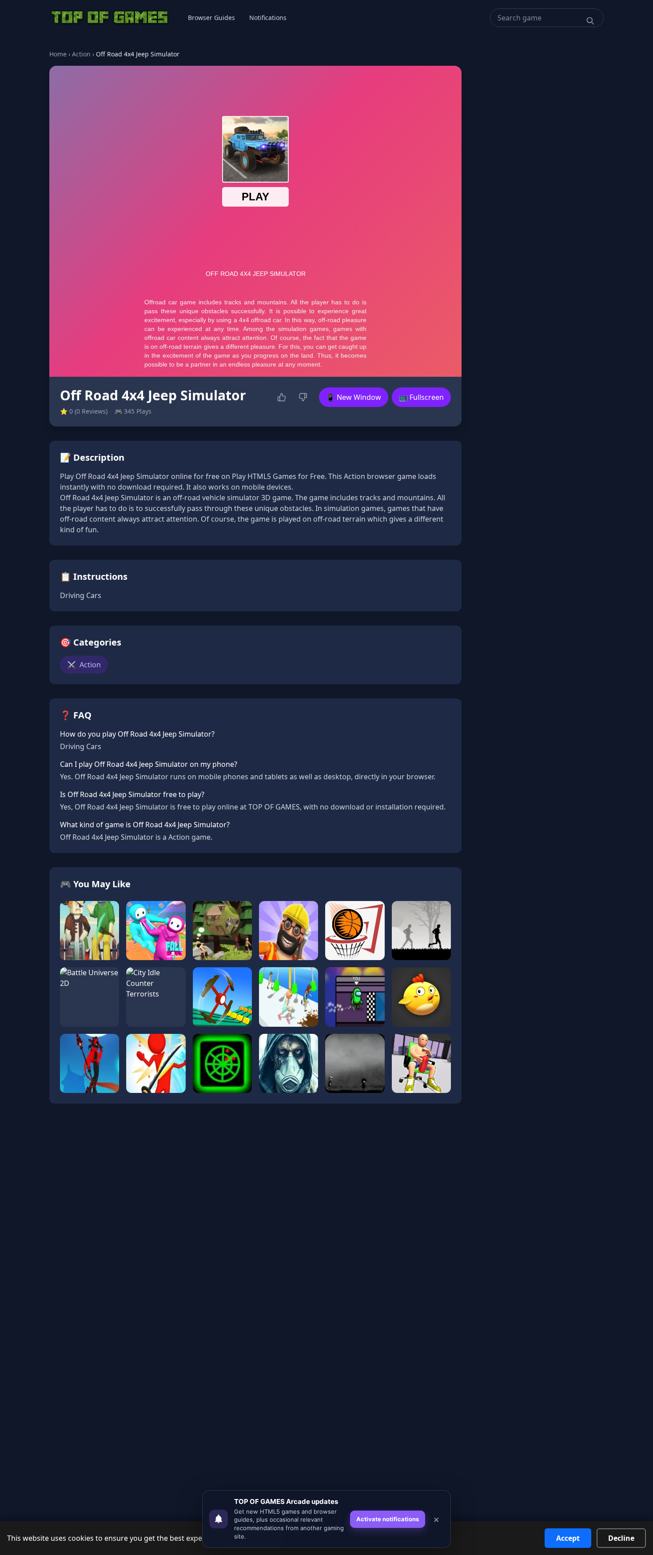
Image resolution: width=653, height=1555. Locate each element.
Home (58, 54)
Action (81, 54)
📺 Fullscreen (421, 397)
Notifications (268, 17)
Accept (568, 1538)
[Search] (590, 21)
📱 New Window (353, 397)
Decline (621, 1538)
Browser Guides (211, 17)
